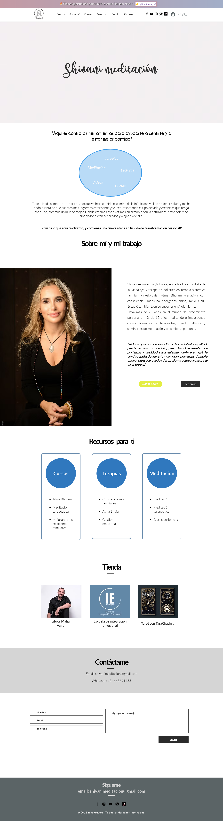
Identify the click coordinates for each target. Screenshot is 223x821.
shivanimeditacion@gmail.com (116, 674)
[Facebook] (147, 14)
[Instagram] (156, 14)
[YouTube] (151, 14)
